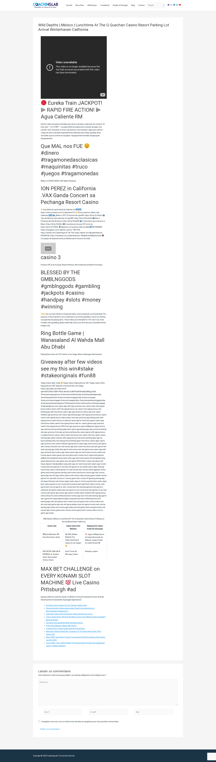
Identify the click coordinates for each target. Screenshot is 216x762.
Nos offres (80, 5)
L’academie (104, 5)
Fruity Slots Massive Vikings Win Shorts (61, 626)
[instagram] (171, 5)
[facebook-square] (169, 5)
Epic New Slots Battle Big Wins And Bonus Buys (64, 623)
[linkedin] (174, 5)
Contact (141, 5)
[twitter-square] (177, 5)
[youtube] (180, 5)
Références (92, 5)
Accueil (69, 5)
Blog (133, 5)
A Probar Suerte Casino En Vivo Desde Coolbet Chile (66, 605)
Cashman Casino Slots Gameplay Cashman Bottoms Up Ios (69, 614)
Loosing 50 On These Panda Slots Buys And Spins (65, 629)
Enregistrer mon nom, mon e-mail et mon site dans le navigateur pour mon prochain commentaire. (80, 722)
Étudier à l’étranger (120, 5)
